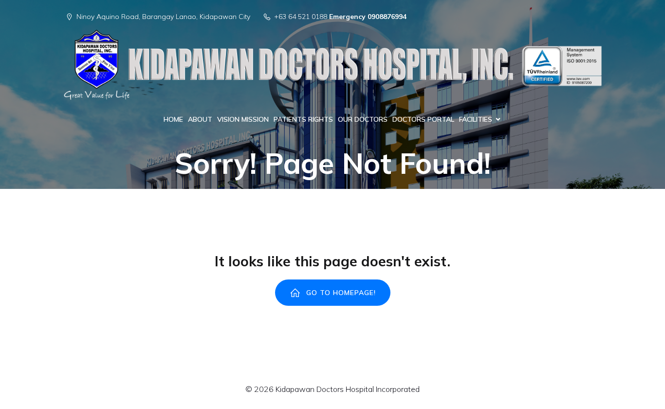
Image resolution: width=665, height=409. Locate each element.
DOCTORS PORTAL (423, 119)
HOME (173, 119)
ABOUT (200, 119)
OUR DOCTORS (363, 119)
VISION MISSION (243, 119)
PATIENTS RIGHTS (303, 119)
